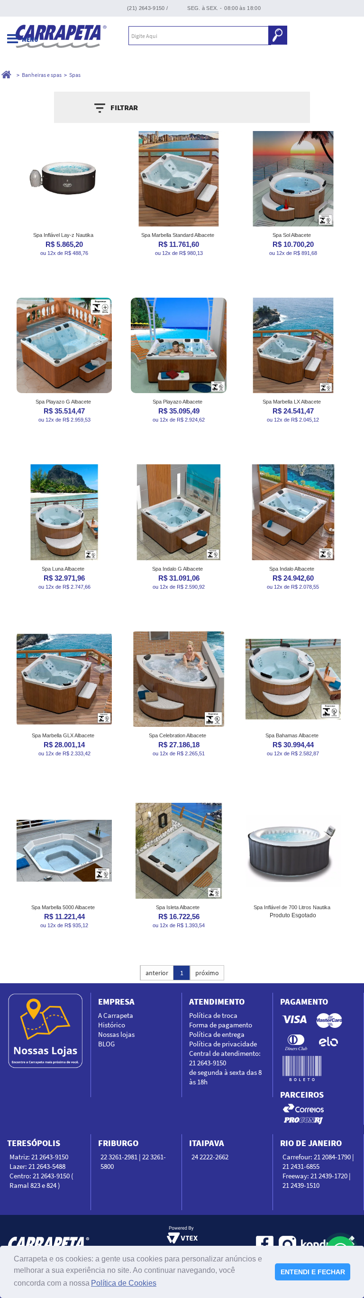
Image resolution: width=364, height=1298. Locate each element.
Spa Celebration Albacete (177, 735)
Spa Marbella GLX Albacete (63, 735)
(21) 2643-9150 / (147, 8)
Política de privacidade (223, 1043)
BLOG (106, 1043)
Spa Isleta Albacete (178, 907)
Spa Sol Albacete (292, 235)
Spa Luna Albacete (63, 569)
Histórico (111, 1024)
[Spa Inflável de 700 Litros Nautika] (293, 850)
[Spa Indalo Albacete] (293, 512)
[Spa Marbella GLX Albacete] (64, 679)
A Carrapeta (115, 1015)
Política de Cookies (123, 1283)
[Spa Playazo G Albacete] (64, 345)
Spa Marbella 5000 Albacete (63, 907)
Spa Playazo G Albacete (63, 401)
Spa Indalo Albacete (291, 569)
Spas (75, 74)
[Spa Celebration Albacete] (178, 679)
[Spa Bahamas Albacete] (293, 679)
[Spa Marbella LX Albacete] (293, 345)
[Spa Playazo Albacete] (178, 345)
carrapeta (6, 75)
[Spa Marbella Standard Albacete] (178, 178)
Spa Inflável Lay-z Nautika (63, 235)
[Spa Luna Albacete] (64, 512)
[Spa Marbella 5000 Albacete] (64, 850)
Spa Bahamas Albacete (291, 735)
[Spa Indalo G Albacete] (178, 512)
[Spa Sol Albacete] (293, 178)
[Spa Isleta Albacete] (178, 850)
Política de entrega (217, 1034)
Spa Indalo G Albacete (177, 569)
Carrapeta (60, 35)
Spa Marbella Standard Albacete (177, 235)
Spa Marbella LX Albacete (292, 401)
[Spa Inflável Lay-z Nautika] (64, 178)
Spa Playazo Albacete (177, 401)
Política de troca (213, 1015)
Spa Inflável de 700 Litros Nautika (292, 907)
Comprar (64, 272)
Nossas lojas (116, 1034)
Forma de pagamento (220, 1024)
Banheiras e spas (42, 74)
